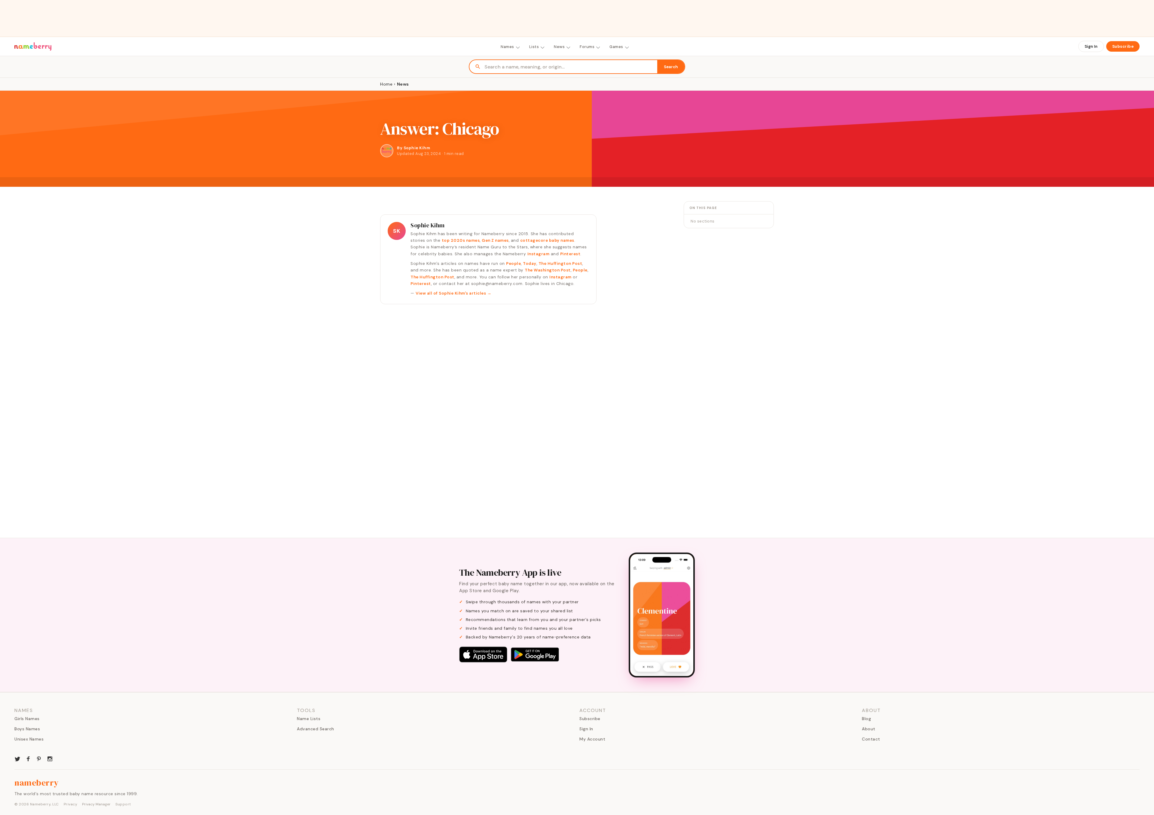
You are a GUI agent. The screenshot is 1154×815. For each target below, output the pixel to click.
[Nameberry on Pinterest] (39, 758)
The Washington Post (548, 270)
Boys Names (27, 729)
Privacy (71, 804)
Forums (587, 46)
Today (529, 263)
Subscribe (1123, 46)
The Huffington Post (560, 263)
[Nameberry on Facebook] (28, 758)
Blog (866, 718)
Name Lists (308, 718)
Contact (871, 739)
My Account (592, 739)
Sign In (1091, 46)
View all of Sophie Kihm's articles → (453, 293)
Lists (534, 46)
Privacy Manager (96, 804)
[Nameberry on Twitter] (17, 758)
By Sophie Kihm (413, 147)
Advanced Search (315, 729)
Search (671, 66)
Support (123, 804)
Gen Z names (495, 240)
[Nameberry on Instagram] (50, 758)
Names (507, 46)
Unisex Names (29, 739)
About (868, 729)
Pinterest (570, 253)
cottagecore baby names (547, 240)
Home (386, 84)
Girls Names (27, 718)
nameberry (36, 782)
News (559, 46)
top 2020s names (461, 240)
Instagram (538, 253)
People (513, 263)
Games (616, 46)
